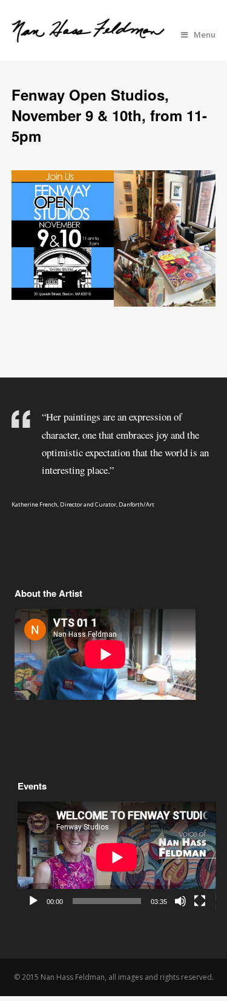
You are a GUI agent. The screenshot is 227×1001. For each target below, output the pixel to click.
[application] (117, 857)
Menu (204, 34)
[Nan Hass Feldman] (88, 35)
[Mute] (180, 901)
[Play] (33, 901)
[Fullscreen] (200, 901)
